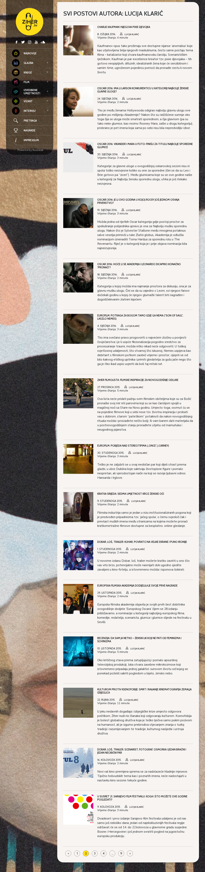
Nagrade (29, 130)
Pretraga (30, 120)
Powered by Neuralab (30, 150)
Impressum (31, 140)
